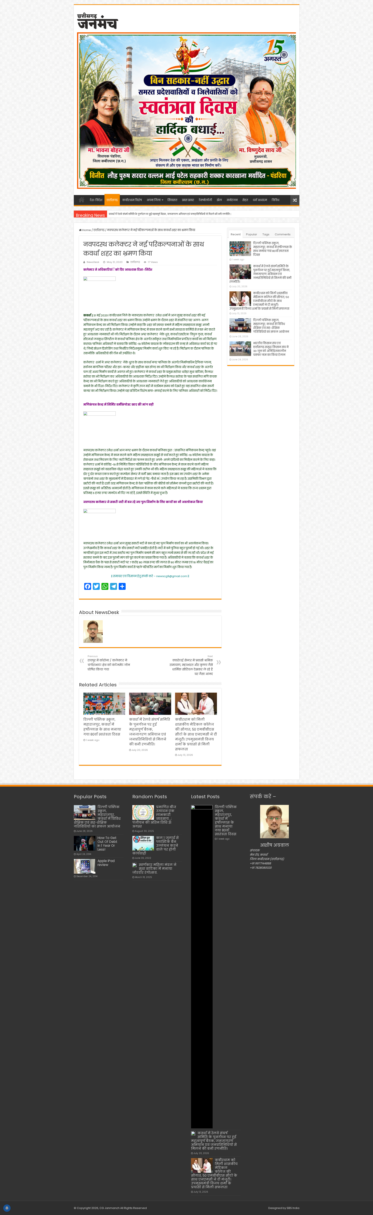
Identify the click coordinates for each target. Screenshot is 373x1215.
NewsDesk (93, 262)
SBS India (293, 1208)
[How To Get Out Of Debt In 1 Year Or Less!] (84, 843)
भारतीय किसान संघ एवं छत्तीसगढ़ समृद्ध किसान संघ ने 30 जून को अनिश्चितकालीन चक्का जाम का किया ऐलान (271, 349)
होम (81, 199)
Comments (283, 234)
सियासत (172, 200)
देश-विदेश (96, 200)
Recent (236, 234)
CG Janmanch (109, 1208)
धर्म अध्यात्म (260, 200)
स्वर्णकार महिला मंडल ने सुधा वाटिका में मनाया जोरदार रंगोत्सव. (154, 868)
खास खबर (188, 200)
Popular (251, 234)
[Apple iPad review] (84, 866)
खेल (219, 200)
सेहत (245, 200)
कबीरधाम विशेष (132, 200)
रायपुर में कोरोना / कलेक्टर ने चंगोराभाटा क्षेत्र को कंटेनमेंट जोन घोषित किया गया (109, 663)
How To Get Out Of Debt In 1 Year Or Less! (107, 844)
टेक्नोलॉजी (205, 200)
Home (86, 230)
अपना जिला (154, 200)
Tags (265, 234)
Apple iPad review (106, 863)
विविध (275, 200)
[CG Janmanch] (97, 20)
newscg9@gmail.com (171, 576)
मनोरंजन (232, 200)
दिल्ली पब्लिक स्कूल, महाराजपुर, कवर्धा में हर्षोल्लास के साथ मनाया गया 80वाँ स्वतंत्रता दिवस (272, 249)
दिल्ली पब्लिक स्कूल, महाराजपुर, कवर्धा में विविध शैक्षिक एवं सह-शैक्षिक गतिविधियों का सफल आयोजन (271, 326)
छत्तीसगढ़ (112, 200)
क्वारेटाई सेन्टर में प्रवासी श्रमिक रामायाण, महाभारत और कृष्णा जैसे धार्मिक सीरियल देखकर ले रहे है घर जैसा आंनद (191, 665)
